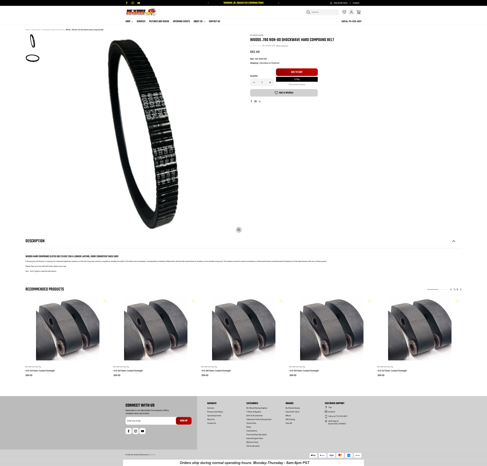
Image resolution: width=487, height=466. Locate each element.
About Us (198, 21)
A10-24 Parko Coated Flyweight (40, 371)
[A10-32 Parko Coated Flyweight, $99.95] (420, 328)
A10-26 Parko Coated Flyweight (128, 371)
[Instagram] (133, 3)
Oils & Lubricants (253, 446)
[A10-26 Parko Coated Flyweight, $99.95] (156, 328)
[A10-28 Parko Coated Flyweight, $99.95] (244, 328)
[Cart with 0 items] (358, 12)
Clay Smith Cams (341, 3)
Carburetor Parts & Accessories (259, 419)
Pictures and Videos (159, 21)
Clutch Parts (251, 423)
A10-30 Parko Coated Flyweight (304, 371)
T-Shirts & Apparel (253, 412)
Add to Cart (67, 354)
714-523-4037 (355, 21)
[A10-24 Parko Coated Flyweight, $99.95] (67, 328)
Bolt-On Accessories (254, 416)
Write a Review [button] (282, 46)
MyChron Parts (252, 442)
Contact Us (214, 21)
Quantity (254, 76)
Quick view (99, 305)
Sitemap (152, 455)
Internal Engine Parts (254, 438)
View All (289, 423)
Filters (248, 427)
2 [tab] (443, 289)
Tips (330, 407)
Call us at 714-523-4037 (337, 416)
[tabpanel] (32, 41)
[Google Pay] (297, 79)
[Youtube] (138, 3)
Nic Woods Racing (293, 408)
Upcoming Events (181, 21)
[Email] (255, 101)
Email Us (331, 412)
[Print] (259, 101)
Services (141, 21)
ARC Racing (290, 419)
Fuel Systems (251, 431)
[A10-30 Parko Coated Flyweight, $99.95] (332, 328)
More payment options (297, 84)
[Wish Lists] (344, 12)
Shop (128, 21)
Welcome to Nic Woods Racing (243, 3)
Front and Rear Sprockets (256, 435)
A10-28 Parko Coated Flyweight (216, 371)
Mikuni (288, 416)
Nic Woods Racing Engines (256, 408)
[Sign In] (351, 12)
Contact (356, 3)
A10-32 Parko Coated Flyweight (392, 371)
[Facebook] (127, 3)
